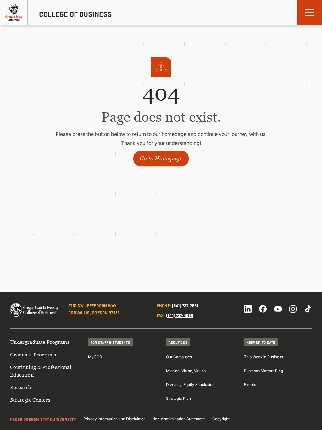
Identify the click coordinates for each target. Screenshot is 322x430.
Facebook (263, 309)
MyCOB (95, 357)
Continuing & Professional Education (40, 370)
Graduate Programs (33, 354)
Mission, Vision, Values (186, 370)
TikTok (308, 309)
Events (250, 384)
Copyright (221, 418)
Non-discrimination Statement (178, 418)
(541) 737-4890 (179, 315)
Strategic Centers (30, 400)
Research (20, 387)
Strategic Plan (178, 398)
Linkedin (248, 309)
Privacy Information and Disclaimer (114, 418)
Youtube (278, 309)
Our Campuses (179, 357)
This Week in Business (263, 357)
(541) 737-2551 (185, 305)
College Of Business (75, 14)
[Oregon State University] (14, 12)
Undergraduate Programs (39, 342)
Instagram (293, 309)
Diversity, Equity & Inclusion (190, 384)
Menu (309, 12)
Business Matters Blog (263, 370)
